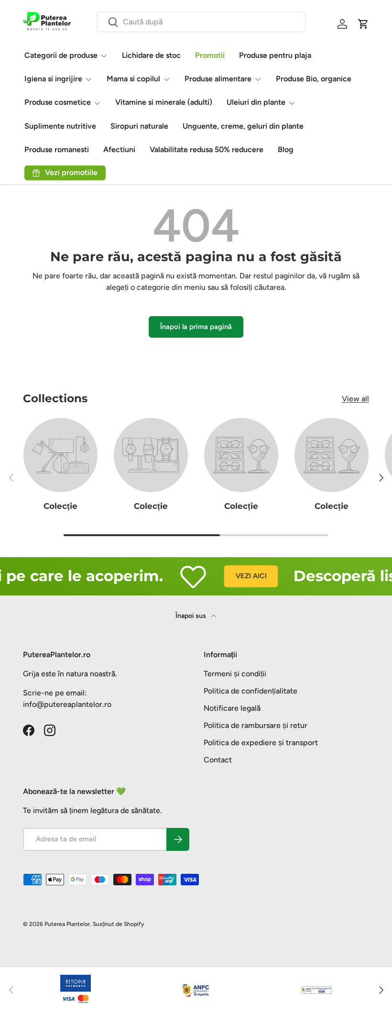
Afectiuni (119, 149)
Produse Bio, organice (313, 78)
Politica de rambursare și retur (255, 725)
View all (355, 398)
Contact (218, 759)
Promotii (210, 55)
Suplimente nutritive (60, 126)
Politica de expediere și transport (261, 742)
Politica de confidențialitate (250, 690)
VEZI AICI (244, 576)
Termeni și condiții (235, 673)
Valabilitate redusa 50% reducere (206, 149)
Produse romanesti (56, 149)
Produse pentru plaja (275, 55)
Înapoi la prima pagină (196, 326)
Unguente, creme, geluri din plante (243, 126)
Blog (286, 149)
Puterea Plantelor (67, 924)
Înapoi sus (191, 616)
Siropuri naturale (139, 126)
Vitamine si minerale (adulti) (163, 102)
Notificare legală (232, 708)
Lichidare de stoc (151, 55)
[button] (363, 23)
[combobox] (201, 22)
